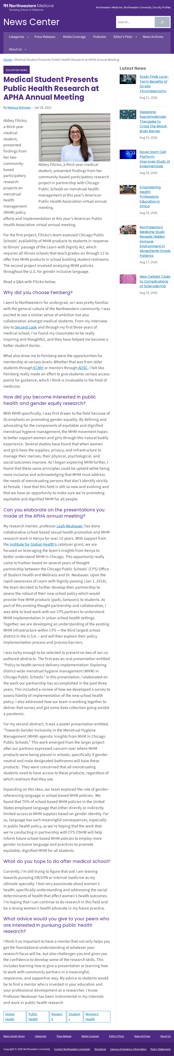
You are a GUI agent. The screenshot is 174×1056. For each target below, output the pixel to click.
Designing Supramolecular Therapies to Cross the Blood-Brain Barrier (154, 122)
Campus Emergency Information (128, 1049)
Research (57, 1017)
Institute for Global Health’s (33, 544)
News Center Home (14, 1036)
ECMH (38, 368)
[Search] (162, 22)
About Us (165, 1036)
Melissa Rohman (19, 107)
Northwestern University (137, 7)
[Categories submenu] (28, 37)
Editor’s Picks (116, 1036)
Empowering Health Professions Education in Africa (150, 197)
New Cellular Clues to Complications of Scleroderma (155, 281)
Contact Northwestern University (72, 1049)
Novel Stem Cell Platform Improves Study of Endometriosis (155, 159)
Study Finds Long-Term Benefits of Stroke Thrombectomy (154, 83)
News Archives (142, 1036)
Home (7, 59)
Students (74, 1017)
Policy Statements (160, 1049)
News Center (31, 22)
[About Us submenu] (26, 49)
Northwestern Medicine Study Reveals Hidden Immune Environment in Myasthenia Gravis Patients (155, 241)
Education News (16, 70)
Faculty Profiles (162, 7)
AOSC (82, 368)
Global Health (9, 1017)
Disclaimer (100, 1049)
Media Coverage (90, 1036)
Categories (40, 1036)
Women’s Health (92, 1017)
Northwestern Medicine (109, 7)
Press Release (64, 1036)
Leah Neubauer (69, 526)
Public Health (33, 1017)
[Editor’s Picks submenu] (136, 37)
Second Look (25, 327)
